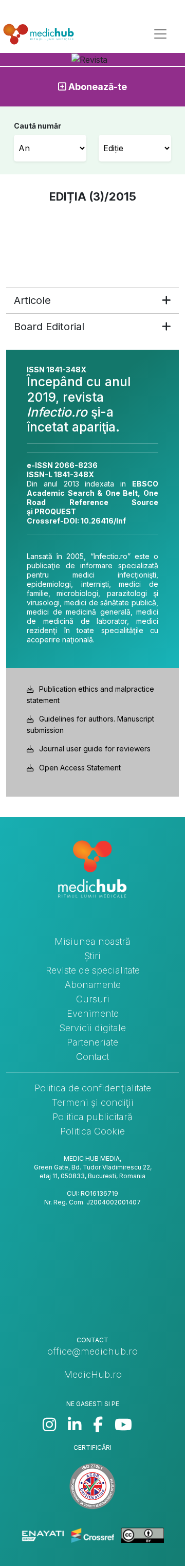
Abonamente (93, 984)
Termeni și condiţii (93, 1102)
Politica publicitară (92, 1116)
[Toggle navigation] (160, 34)
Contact (92, 1056)
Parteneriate (92, 1042)
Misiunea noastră (92, 941)
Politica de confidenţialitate (92, 1088)
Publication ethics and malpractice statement (90, 695)
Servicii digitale (92, 1027)
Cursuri (92, 999)
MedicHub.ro (93, 1374)
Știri (92, 955)
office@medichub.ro (92, 1351)
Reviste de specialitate (93, 970)
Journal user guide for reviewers (95, 748)
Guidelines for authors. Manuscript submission (90, 724)
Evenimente (93, 1013)
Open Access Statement (80, 767)
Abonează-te (96, 86)
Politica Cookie (92, 1131)
